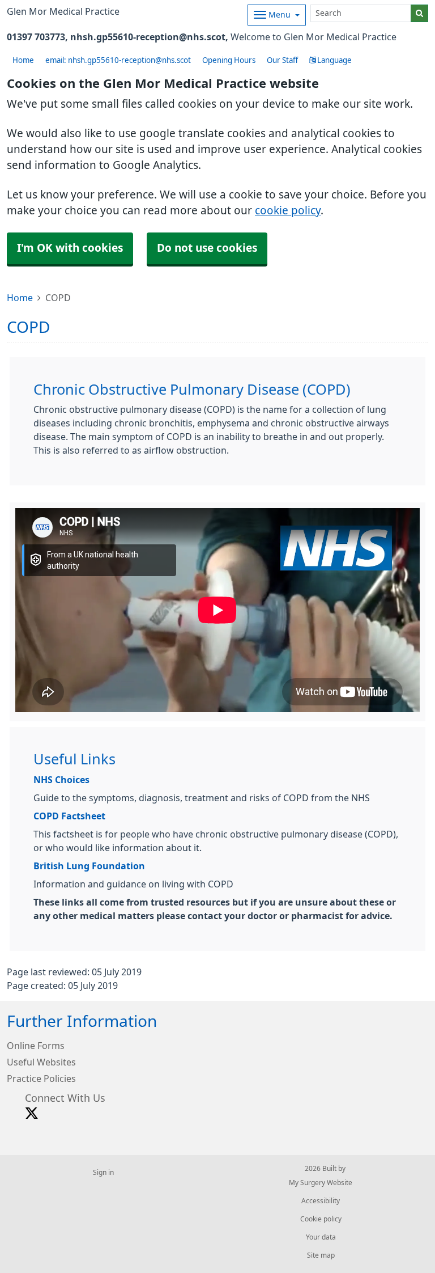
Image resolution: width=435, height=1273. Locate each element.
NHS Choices (61, 779)
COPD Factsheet (69, 816)
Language (333, 60)
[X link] (32, 1113)
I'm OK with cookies (70, 248)
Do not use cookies (207, 248)
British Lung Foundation (89, 865)
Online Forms (36, 1045)
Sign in (103, 1172)
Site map (321, 1255)
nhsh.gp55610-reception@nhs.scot (147, 36)
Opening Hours (228, 60)
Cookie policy (321, 1219)
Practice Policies (41, 1078)
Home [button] (23, 60)
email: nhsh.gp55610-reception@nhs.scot (118, 60)
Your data (321, 1237)
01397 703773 (36, 36)
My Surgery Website (320, 1182)
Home (20, 297)
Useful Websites (41, 1062)
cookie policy (288, 210)
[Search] (419, 13)
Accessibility (320, 1201)
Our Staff (282, 60)
